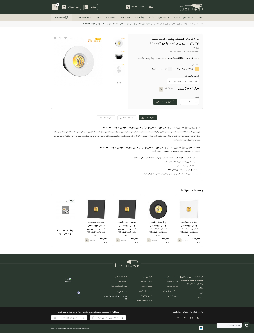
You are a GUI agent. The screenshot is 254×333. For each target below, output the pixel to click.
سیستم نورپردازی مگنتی (159, 17)
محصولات (187, 24)
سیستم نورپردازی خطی (183, 17)
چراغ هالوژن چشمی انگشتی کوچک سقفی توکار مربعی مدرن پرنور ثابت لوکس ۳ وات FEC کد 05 (96, 229)
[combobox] (183, 81)
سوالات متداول (172, 286)
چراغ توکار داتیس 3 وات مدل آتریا (65, 232)
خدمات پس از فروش (170, 291)
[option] (188, 220)
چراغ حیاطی (110, 17)
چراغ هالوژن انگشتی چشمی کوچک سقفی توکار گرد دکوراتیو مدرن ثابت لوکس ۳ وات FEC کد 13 (158, 229)
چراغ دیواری (125, 17)
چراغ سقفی (139, 17)
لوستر (200, 17)
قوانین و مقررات (146, 296)
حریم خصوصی (173, 296)
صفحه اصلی (198, 24)
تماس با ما (199, 298)
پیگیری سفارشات (172, 281)
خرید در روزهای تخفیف (144, 300)
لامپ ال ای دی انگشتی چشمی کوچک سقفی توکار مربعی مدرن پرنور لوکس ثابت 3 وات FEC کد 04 (127, 229)
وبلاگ (150, 7)
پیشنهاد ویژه (59, 17)
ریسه (99, 17)
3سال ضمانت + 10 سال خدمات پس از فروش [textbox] (182, 81)
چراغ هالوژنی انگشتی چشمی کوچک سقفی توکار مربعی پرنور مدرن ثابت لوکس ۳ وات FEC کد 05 (189, 229)
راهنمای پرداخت (147, 286)
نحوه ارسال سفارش (145, 291)
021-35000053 (122, 281)
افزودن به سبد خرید (163, 101)
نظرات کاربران (106, 117)
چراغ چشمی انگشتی (160, 24)
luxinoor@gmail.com (119, 286)
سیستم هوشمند (84, 17)
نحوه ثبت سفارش (146, 281)
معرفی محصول (147, 117)
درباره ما (200, 293)
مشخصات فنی (126, 117)
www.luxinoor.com (57, 328)
